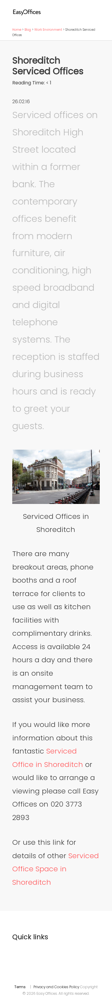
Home (16, 29)
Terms (20, 987)
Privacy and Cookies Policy (56, 987)
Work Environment (48, 29)
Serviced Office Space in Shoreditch (55, 869)
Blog (27, 29)
